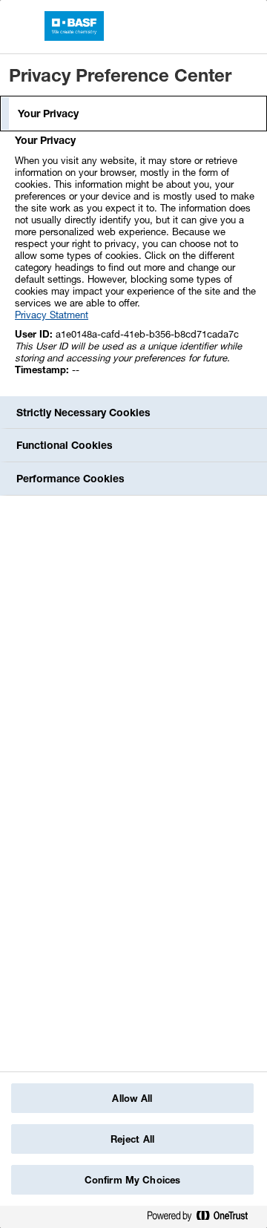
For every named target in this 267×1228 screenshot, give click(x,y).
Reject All (132, 1139)
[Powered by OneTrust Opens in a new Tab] (203, 1218)
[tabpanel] (135, 263)
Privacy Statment (51, 315)
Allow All (132, 1098)
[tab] (133, 113)
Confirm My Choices (132, 1180)
